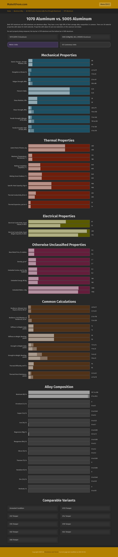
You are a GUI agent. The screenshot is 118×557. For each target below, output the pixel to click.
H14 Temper (66, 516)
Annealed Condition (17, 508)
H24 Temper (66, 532)
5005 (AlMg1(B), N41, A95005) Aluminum (76, 37)
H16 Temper (14, 524)
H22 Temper (14, 532)
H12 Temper (14, 516)
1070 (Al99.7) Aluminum (18, 37)
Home (9, 11)
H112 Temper (66, 508)
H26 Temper (14, 540)
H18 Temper (66, 524)
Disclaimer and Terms (51, 552)
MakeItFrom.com (17, 4)
